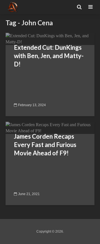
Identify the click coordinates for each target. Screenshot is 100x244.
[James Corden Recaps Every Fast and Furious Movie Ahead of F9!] (50, 127)
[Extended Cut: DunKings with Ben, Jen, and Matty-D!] (50, 38)
